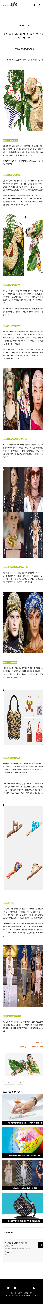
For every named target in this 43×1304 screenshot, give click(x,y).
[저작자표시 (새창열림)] (25, 1083)
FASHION (24, 25)
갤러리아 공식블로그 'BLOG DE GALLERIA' (16, 1244)
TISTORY (21, 1283)
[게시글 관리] (13, 1082)
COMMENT (8, 1232)
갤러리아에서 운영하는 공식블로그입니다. (17, 1248)
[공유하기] (10, 1082)
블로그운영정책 (28, 1293)
